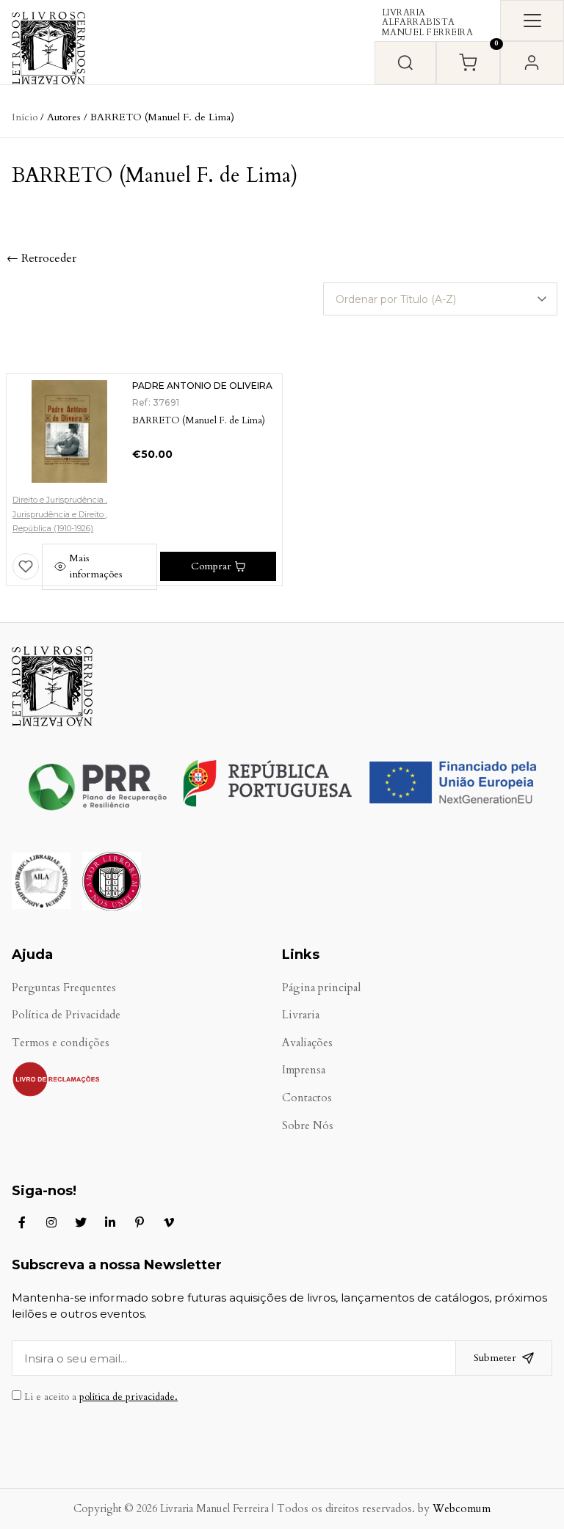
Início (24, 117)
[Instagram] (51, 1222)
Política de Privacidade (66, 1015)
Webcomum (462, 1509)
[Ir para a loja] (405, 62)
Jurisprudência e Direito (59, 514)
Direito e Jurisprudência (59, 500)
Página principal (321, 988)
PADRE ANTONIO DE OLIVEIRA (202, 385)
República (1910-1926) (52, 528)
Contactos (307, 1098)
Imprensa (303, 1070)
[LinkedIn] (110, 1222)
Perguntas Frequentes (64, 988)
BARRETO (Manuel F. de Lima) (198, 420)
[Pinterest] (139, 1222)
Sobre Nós (307, 1126)
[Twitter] (80, 1222)
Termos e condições (60, 1043)
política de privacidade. (128, 1397)
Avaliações (307, 1043)
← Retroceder (41, 258)
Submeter (495, 1358)
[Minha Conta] (532, 62)
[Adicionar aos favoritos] (25, 566)
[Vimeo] (169, 1222)
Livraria (300, 1015)
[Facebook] (22, 1222)
